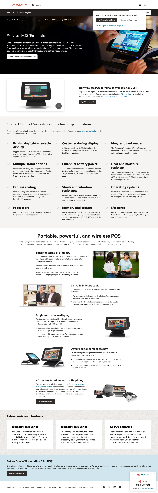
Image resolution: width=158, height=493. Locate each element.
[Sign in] (144, 5)
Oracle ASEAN (11, 20)
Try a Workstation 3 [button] (87, 102)
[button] (9, 5)
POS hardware (126, 94)
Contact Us (93, 487)
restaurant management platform (114, 96)
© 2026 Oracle (11, 487)
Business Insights (24, 12)
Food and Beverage (35, 20)
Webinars (10, 12)
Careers (60, 487)
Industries (22, 20)
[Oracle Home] (20, 5)
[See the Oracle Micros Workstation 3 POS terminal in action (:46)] (35, 95)
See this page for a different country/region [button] (110, 26)
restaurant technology (88, 131)
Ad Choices (52, 487)
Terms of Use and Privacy (26, 487)
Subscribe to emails (70, 487)
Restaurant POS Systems (53, 20)
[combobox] (79, 5)
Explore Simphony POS (45, 401)
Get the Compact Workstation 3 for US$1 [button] (22, 57)
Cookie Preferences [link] (41, 487)
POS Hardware (69, 20)
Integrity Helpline (82, 487)
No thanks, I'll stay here (129, 20)
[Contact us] (149, 5)
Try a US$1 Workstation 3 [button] (16, 474)
